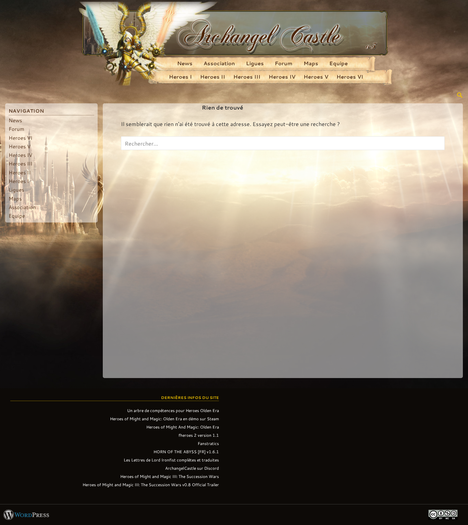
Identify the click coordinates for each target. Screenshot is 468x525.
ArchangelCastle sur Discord (192, 468)
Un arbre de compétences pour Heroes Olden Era (173, 410)
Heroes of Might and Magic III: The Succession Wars (169, 476)
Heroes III (246, 76)
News (185, 63)
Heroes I (180, 76)
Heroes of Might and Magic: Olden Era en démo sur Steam (164, 418)
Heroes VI (349, 76)
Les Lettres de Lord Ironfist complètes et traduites (171, 460)
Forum (284, 63)
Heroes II (212, 76)
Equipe (338, 63)
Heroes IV (282, 76)
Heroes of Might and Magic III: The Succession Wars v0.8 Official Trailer (151, 484)
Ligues (255, 63)
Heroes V (316, 76)
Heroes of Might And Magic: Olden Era (182, 427)
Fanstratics (208, 443)
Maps (311, 63)
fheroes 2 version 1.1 (198, 435)
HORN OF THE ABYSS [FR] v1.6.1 (186, 451)
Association (219, 63)
